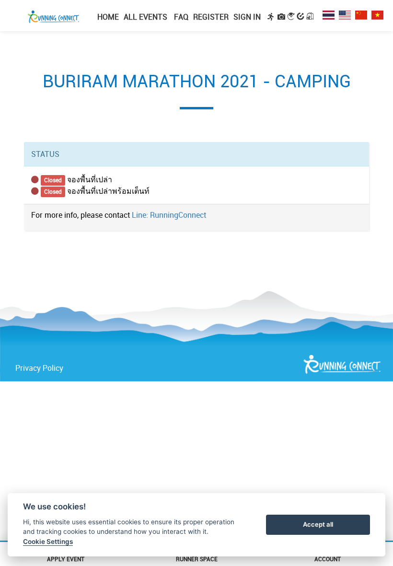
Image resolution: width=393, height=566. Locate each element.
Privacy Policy (39, 368)
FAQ (180, 17)
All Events (145, 17)
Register (211, 17)
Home (108, 17)
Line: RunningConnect (169, 215)
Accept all (318, 524)
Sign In (247, 17)
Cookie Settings (48, 541)
